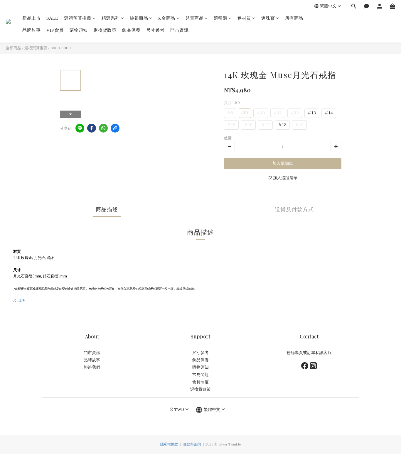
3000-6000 (60, 48)
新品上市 (31, 18)
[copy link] (115, 128)
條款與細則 (192, 444)
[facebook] (91, 128)
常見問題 (200, 374)
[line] (79, 128)
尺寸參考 (155, 30)
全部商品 (13, 48)
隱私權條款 (169, 444)
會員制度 (200, 382)
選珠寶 (268, 18)
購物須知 (79, 30)
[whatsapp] (103, 128)
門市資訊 (179, 30)
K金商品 (166, 18)
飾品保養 (131, 30)
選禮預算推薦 (77, 18)
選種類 (221, 18)
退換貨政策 (105, 30)
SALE (52, 18)
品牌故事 (31, 30)
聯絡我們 (92, 367)
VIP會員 (55, 30)
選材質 (244, 18)
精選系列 (111, 18)
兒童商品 (194, 18)
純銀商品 (139, 18)
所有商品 (294, 18)
